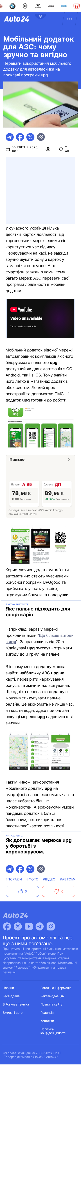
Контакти (47, 1021)
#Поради (14, 879)
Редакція (47, 1013)
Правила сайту (51, 1004)
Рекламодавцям (52, 996)
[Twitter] (18, 926)
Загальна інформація (55, 988)
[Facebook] (7, 926)
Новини (8, 988)
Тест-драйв (11, 996)
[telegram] (10, 137)
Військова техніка (16, 1004)
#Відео (49, 879)
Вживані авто (13, 1013)
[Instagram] (51, 926)
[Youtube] (29, 926)
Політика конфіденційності (52, 1031)
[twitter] (30, 137)
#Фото (32, 879)
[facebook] (20, 137)
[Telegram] (40, 926)
